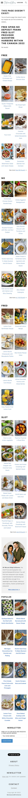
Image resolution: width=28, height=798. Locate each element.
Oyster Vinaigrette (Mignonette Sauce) (7, 106)
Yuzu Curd (7, 135)
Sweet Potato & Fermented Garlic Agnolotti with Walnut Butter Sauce (20, 261)
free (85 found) (20, 170)
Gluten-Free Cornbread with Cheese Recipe (7, 78)
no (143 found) (20, 297)
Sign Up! (5, 776)
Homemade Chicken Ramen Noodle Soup (7, 201)
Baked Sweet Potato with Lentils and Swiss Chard (7, 495)
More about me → (14, 589)
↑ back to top (14, 754)
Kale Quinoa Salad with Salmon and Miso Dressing (7, 291)
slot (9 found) (21, 532)
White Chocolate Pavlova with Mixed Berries (20, 382)
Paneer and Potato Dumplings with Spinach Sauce (20, 467)
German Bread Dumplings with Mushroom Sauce (20, 524)
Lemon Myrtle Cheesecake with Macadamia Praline (7, 354)
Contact (14, 788)
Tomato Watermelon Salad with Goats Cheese (7, 164)
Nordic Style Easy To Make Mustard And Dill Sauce (7, 261)
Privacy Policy (14, 765)
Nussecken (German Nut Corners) (21, 164)
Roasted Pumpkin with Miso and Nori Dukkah (7, 230)
